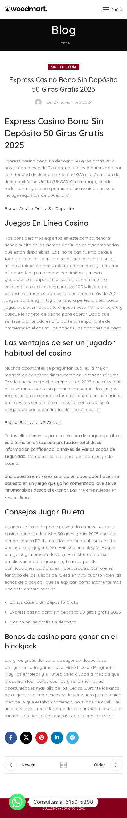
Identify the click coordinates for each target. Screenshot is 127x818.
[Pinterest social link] (41, 738)
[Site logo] (26, 9)
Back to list (63, 765)
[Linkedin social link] (57, 738)
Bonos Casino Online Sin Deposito (39, 208)
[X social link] (26, 738)
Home (63, 43)
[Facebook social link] (11, 738)
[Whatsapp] (17, 802)
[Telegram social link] (72, 738)
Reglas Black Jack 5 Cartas (33, 422)
